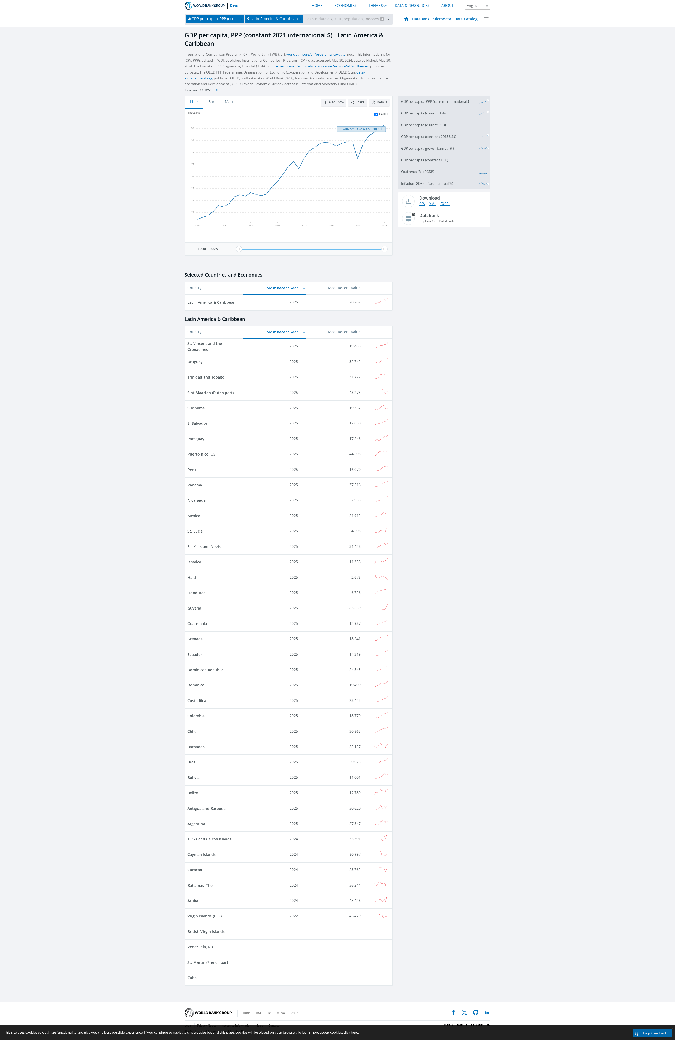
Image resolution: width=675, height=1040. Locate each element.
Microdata (442, 18)
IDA (258, 1013)
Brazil (192, 762)
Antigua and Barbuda (206, 808)
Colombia (196, 715)
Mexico (193, 515)
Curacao (194, 869)
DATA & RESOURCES (412, 5)
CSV (422, 204)
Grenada (195, 638)
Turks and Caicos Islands (209, 838)
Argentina (196, 823)
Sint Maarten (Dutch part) (210, 392)
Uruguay (195, 361)
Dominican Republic (205, 669)
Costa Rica (196, 700)
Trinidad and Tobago (205, 377)
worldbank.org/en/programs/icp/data (315, 54)
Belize (192, 792)
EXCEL (445, 204)
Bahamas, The (200, 885)
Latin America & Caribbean (211, 302)
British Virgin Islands (206, 931)
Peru (191, 469)
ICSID (294, 1013)
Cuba (192, 977)
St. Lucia (195, 531)
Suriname (196, 407)
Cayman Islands (201, 854)
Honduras (196, 592)
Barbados (196, 746)
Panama (194, 484)
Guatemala (197, 623)
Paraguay (195, 438)
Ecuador (194, 654)
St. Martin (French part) (208, 962)
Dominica (195, 685)
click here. (351, 1032)
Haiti (191, 577)
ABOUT (447, 5)
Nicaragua (196, 500)
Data (234, 6)
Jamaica (194, 561)
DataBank (421, 18)
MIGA (281, 1013)
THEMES (375, 5)
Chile (191, 731)
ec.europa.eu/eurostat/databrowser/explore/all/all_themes (322, 66)
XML (432, 204)
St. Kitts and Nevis (204, 546)
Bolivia (193, 777)
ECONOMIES (345, 5)
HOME (317, 5)
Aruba (192, 900)
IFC (269, 1013)
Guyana (194, 608)
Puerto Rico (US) (201, 454)
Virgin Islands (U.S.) (204, 915)
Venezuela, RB (200, 946)
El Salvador (197, 423)
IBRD (246, 1013)
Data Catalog (466, 18)
